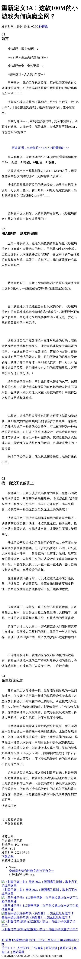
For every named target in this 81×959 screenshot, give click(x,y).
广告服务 (37, 948)
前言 (6, 940)
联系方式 (66, 948)
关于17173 (8, 948)
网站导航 (19, 952)
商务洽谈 (51, 948)
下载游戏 (8, 856)
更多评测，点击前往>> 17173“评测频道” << (40, 147)
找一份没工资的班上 (44, 940)
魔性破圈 (20, 940)
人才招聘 (23, 948)
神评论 (43, 26)
